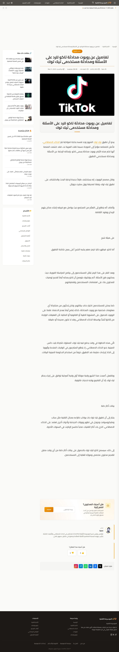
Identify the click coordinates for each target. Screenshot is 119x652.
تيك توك (97, 142)
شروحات (47, 2)
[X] (113, 635)
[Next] (3, 8)
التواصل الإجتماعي (24, 230)
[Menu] (115, 3)
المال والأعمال (25, 245)
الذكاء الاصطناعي (58, 2)
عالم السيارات (26, 260)
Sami (103, 69)
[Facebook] (116, 635)
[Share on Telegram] (81, 566)
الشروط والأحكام (53, 643)
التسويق (27, 240)
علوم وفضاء (37, 2)
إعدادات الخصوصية (40, 643)
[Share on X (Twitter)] (100, 566)
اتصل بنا (75, 643)
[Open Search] (93, 3)
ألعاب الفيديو (26, 2)
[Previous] (6, 8)
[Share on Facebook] (95, 566)
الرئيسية (80, 2)
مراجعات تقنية (25, 250)
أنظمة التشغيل (25, 235)
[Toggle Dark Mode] (3, 2)
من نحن (82, 643)
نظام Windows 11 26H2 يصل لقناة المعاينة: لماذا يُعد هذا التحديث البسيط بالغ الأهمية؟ (89, 8)
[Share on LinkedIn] (90, 566)
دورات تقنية (26, 255)
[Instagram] (76, 566)
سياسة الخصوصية (65, 643)
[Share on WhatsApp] (86, 566)
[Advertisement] (59, 29)
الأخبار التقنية (71, 2)
